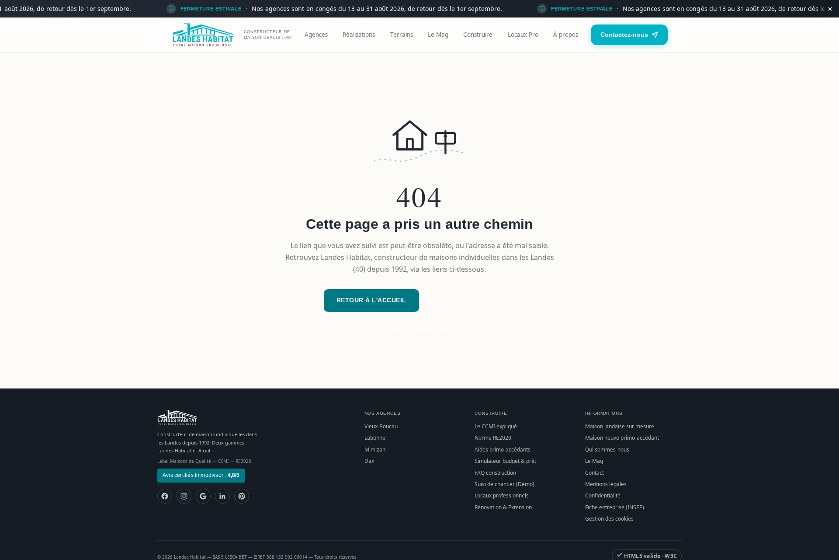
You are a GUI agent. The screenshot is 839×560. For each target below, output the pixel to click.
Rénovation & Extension (503, 507)
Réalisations (359, 34)
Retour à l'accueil (371, 300)
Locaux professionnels (502, 495)
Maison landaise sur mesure (619, 426)
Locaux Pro (523, 34)
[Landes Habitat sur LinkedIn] (222, 496)
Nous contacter (419, 329)
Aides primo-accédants (502, 449)
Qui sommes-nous (607, 449)
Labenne (374, 437)
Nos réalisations (471, 300)
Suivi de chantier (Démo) (504, 484)
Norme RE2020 (493, 437)
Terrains (401, 34)
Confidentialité (603, 495)
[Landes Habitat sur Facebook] (164, 496)
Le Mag (438, 34)
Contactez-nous (624, 34)
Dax (369, 461)
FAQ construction (495, 472)
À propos (565, 34)
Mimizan (374, 449)
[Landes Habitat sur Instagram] (184, 496)
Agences (316, 34)
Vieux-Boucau (381, 426)
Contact (594, 472)
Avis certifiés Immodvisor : (201, 475)
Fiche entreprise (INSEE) (614, 507)
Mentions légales (606, 484)
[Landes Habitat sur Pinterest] (241, 496)
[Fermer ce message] (830, 8)
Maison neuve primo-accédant (622, 437)
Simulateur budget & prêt (505, 461)
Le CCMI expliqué (496, 426)
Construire (477, 34)
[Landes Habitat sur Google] (203, 496)
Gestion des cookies (609, 518)
